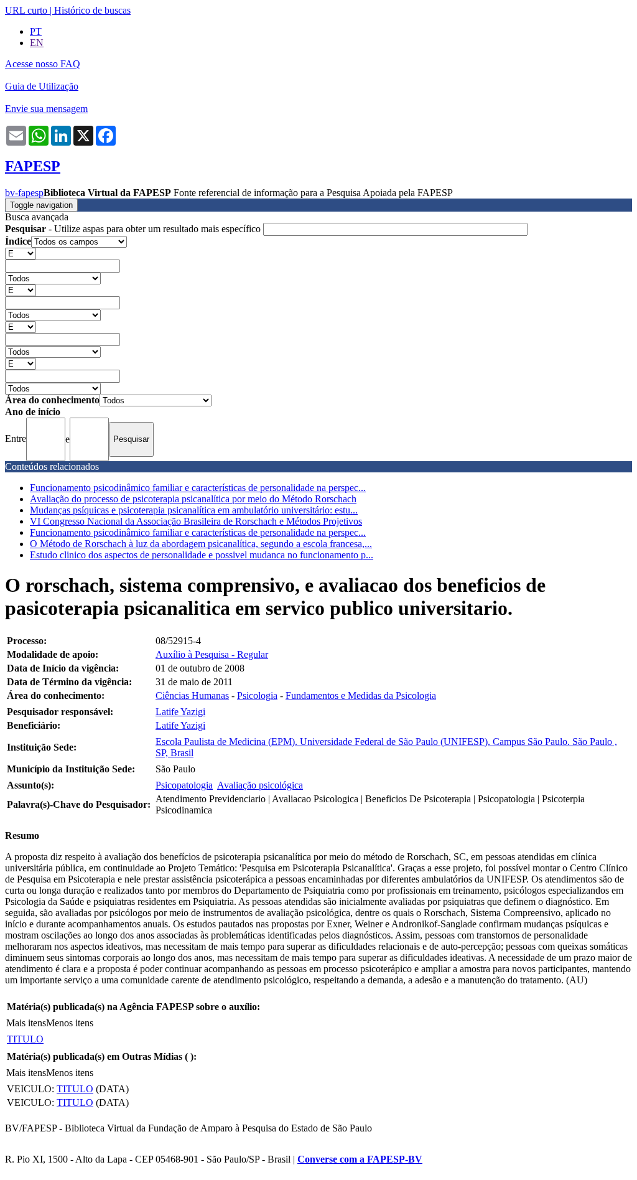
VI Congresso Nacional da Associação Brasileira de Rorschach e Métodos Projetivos (196, 521)
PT (36, 31)
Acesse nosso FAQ (42, 64)
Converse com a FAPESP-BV (359, 1159)
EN (37, 42)
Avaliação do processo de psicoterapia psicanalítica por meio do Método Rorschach (193, 499)
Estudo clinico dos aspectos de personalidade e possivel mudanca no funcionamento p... (201, 555)
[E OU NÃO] (20, 253)
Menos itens (69, 1023)
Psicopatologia (184, 785)
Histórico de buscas (92, 10)
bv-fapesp (24, 192)
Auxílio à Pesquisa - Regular (212, 654)
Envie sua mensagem (46, 108)
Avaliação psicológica (260, 785)
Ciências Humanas (192, 695)
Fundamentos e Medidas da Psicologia (361, 695)
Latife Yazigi (180, 711)
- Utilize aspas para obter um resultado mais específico (134, 228)
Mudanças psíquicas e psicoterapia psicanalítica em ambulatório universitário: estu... (194, 510)
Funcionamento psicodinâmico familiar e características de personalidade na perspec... (198, 487)
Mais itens (26, 1023)
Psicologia (257, 695)
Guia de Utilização (41, 86)
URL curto (26, 10)
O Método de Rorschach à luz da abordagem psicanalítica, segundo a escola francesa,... (201, 543)
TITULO (25, 1039)
